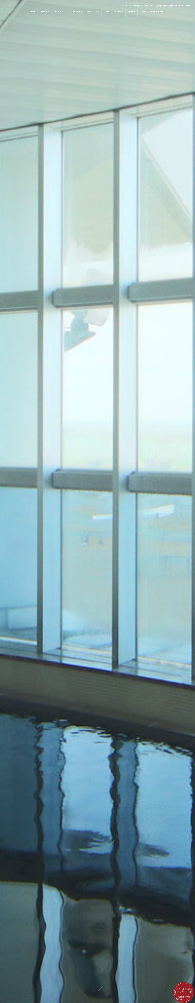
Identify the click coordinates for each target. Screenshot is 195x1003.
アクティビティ (76, 12)
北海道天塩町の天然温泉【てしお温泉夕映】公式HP (97, 452)
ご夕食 (106, 12)
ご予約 (143, 12)
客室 (97, 12)
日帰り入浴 (45, 12)
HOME (32, 12)
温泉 (89, 12)
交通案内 (131, 12)
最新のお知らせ (157, 12)
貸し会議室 (119, 12)
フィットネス (59, 12)
